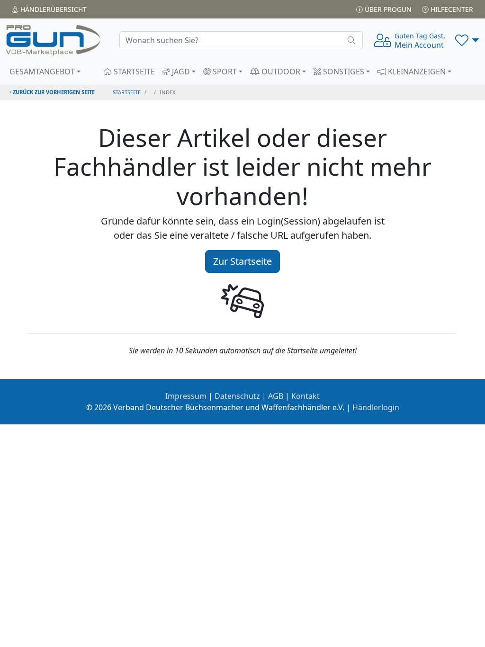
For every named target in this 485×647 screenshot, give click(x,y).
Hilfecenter (451, 9)
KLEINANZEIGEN (416, 71)
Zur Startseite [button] (242, 261)
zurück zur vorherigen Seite (53, 92)
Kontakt (305, 396)
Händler (52, 9)
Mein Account (420, 40)
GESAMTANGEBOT (42, 71)
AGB (275, 396)
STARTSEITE (133, 71)
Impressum (186, 396)
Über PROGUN (387, 9)
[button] (467, 40)
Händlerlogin (375, 407)
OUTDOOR (280, 71)
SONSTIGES (342, 71)
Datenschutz (237, 396)
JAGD (180, 71)
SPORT (224, 71)
